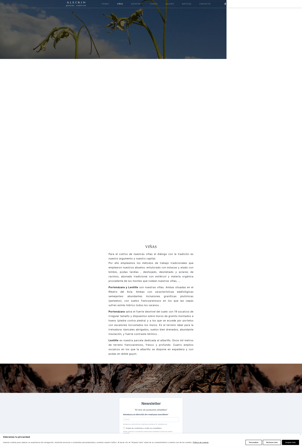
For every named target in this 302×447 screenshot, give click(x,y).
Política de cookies (201, 442)
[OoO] (76, 3)
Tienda (105, 4)
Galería (170, 4)
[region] (151, 440)
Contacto (205, 4)
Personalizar (253, 442)
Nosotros (136, 4)
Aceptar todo (290, 442)
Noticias (186, 4)
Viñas (120, 4)
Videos (154, 4)
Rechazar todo (272, 442)
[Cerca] (300, 434)
